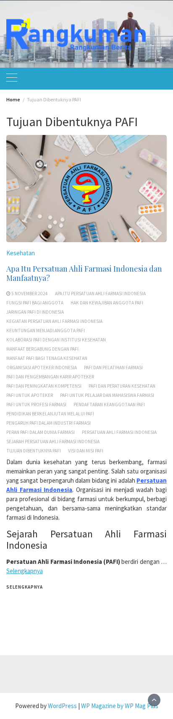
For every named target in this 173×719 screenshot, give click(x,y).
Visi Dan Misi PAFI (85, 451)
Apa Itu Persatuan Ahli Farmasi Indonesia (100, 293)
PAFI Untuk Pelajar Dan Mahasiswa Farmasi (107, 395)
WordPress (62, 706)
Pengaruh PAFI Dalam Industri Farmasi (48, 423)
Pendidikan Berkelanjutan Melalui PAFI (50, 414)
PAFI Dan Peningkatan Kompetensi (43, 386)
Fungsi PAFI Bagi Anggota (34, 303)
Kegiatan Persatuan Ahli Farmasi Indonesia (54, 321)
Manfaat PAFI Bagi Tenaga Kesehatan (46, 358)
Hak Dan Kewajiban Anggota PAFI (107, 303)
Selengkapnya (24, 571)
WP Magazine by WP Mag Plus (119, 706)
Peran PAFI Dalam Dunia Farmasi (40, 432)
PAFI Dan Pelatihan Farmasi (113, 367)
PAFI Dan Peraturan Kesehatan (122, 386)
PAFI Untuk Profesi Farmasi (36, 404)
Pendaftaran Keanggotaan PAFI (109, 404)
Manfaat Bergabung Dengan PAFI (42, 349)
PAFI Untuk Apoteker (29, 395)
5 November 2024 (29, 293)
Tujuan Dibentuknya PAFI (33, 451)
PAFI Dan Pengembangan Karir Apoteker (50, 377)
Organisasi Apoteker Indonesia (41, 367)
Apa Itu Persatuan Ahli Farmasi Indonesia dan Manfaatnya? (84, 273)
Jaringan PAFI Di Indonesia (35, 312)
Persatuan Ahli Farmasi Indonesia (119, 432)
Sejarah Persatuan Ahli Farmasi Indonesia (53, 441)
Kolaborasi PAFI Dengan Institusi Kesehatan (56, 340)
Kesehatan (20, 253)
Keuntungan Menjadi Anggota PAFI (45, 330)
